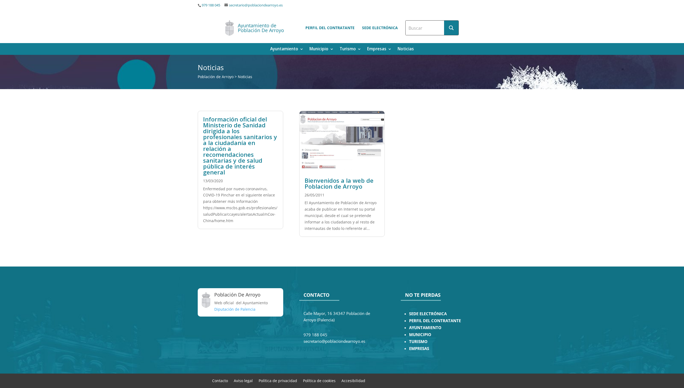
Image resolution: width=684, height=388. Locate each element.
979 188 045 (211, 5)
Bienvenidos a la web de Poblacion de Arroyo (339, 183)
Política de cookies (319, 380)
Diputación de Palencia (234, 309)
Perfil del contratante (330, 27)
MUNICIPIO (420, 334)
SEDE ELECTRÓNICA (428, 314)
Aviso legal (243, 380)
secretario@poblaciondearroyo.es (256, 5)
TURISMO (418, 341)
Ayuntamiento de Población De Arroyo (261, 27)
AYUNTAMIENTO (425, 327)
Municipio (318, 49)
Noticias (406, 49)
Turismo (348, 49)
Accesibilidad (353, 380)
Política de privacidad (278, 380)
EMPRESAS (419, 348)
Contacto (220, 380)
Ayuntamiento (284, 49)
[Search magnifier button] (451, 28)
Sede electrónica (380, 27)
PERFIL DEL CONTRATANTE (435, 321)
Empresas (376, 49)
